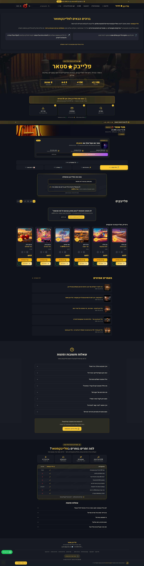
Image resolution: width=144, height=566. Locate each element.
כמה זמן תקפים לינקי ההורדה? (97, 373)
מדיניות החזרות (54, 551)
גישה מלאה (54, 154)
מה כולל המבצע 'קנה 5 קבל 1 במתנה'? (95, 386)
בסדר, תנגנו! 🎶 (20, 563)
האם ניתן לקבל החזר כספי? (98, 399)
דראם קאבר (86, 6)
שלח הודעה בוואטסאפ (71, 429)
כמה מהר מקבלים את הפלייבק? (98, 527)
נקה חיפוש (63, 217)
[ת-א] (28, 201)
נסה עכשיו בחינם (91, 154)
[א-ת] (31, 201)
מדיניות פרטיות (61, 551)
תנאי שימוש (68, 551)
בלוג (78, 6)
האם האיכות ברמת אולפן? (99, 522)
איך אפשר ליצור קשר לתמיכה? (97, 405)
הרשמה (59, 1)
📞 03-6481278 (78, 547)
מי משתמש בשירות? (101, 517)
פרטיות (106, 563)
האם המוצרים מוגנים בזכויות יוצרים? (95, 412)
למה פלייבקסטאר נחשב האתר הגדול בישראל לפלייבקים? (90, 508)
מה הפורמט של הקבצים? (99, 392)
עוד (60, 6)
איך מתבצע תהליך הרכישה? (98, 366)
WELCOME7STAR (108, 122)
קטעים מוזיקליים (96, 6)
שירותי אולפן (77, 551)
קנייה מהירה (119, 260)
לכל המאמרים (37, 278)
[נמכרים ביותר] (25, 201)
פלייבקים (106, 6)
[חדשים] (34, 201)
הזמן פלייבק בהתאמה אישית (76, 217)
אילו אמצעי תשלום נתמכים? (98, 379)
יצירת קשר (47, 551)
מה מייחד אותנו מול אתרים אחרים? (97, 513)
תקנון (111, 563)
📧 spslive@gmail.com (67, 547)
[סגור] (128, 1)
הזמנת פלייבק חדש (68, 6)
